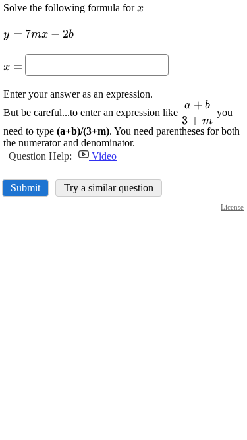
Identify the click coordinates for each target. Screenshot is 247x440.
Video (103, 156)
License (232, 207)
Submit (25, 187)
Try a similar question (108, 187)
